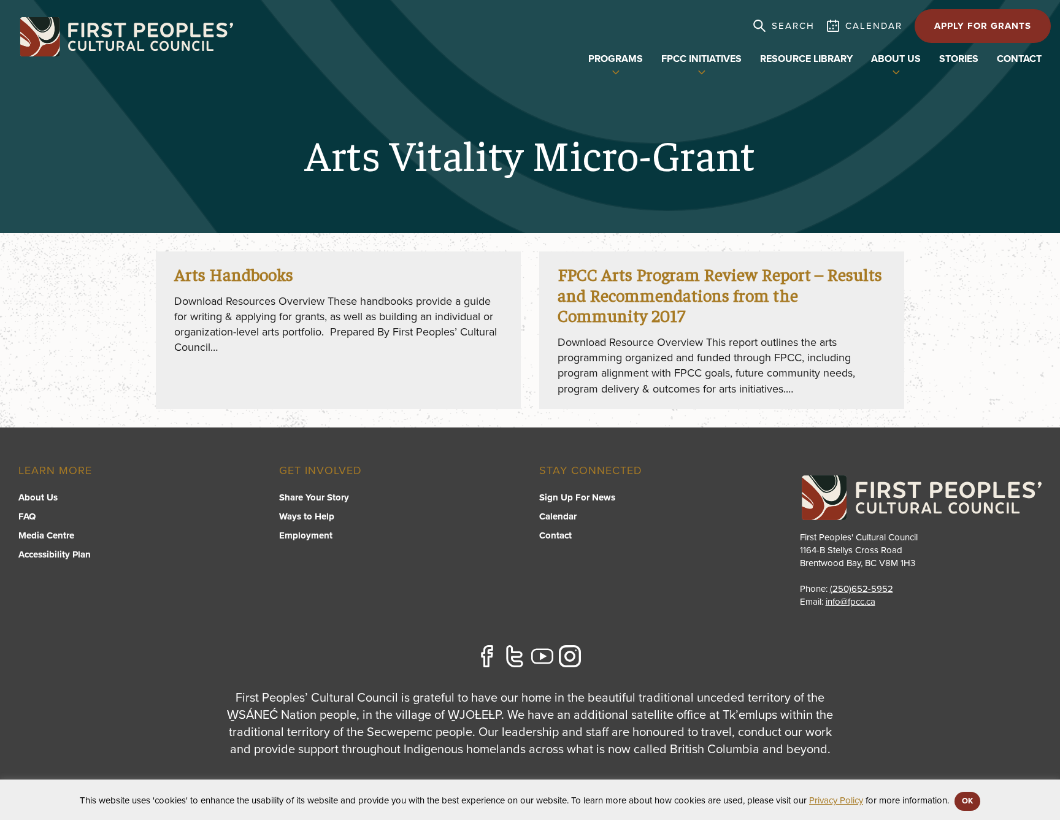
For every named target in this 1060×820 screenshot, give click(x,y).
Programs (615, 59)
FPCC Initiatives (701, 59)
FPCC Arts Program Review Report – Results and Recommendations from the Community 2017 (720, 294)
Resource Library (806, 59)
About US (896, 59)
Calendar (558, 516)
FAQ (27, 516)
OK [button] (967, 801)
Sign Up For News (577, 497)
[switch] (616, 71)
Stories (958, 59)
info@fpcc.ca (850, 601)
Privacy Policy (836, 800)
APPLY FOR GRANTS (982, 25)
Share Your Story (314, 497)
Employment (305, 535)
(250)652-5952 (861, 588)
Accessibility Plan (54, 554)
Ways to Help (306, 516)
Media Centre (46, 535)
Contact (1019, 59)
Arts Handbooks (233, 274)
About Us (38, 497)
